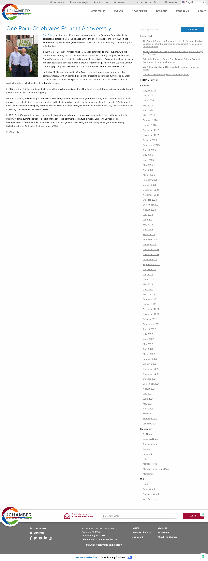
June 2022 (148, 339)
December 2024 (151, 190)
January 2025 (149, 185)
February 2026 (150, 120)
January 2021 (149, 423)
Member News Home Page (156, 469)
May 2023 (148, 284)
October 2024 (150, 199)
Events (146, 449)
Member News (150, 463)
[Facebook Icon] (137, 2)
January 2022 (149, 364)
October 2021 (149, 379)
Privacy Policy (95, 545)
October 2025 (150, 140)
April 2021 (148, 408)
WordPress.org (150, 499)
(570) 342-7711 (97, 535)
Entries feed (149, 489)
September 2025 (151, 145)
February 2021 (150, 418)
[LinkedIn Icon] (150, 2)
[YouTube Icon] (146, 2)
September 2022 (151, 324)
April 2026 (148, 110)
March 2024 (149, 234)
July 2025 (148, 155)
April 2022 (148, 349)
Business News (150, 439)
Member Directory (141, 532)
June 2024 (148, 219)
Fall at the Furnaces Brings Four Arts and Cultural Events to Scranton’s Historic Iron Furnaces (172, 60)
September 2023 (151, 264)
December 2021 (150, 369)
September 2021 (151, 383)
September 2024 (151, 204)
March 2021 (148, 413)
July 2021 (147, 393)
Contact (120, 2)
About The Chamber (168, 537)
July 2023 (148, 274)
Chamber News (150, 444)
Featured (147, 454)
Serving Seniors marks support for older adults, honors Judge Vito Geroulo (173, 53)
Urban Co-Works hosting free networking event (166, 74)
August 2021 (149, 388)
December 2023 (151, 249)
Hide (145, 459)
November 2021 (150, 374)
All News (147, 434)
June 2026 (148, 100)
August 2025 (149, 150)
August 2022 (149, 329)
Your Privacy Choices (113, 557)
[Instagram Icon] (155, 2)
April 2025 (148, 170)
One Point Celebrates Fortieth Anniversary (58, 28)
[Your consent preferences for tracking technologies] (203, 556)
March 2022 (149, 354)
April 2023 (148, 289)
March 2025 (149, 175)
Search (172, 2)
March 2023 (149, 294)
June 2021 (148, 398)
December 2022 (151, 309)
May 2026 (148, 105)
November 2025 (151, 135)
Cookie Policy (113, 545)
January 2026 (149, 125)
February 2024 (150, 239)
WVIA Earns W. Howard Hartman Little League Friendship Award (171, 68)
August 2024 (149, 209)
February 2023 (150, 299)
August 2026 (149, 90)
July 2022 (148, 334)
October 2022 (150, 319)
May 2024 (148, 224)
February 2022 (150, 359)
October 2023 (150, 259)
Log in (146, 484)
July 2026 (148, 95)
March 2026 (149, 115)
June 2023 (148, 279)
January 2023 (149, 304)
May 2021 (147, 403)
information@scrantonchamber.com (100, 539)
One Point (48, 35)
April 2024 (148, 229)
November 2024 (151, 195)
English (189, 2)
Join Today (102, 2)
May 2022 (148, 344)
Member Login (80, 2)
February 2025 (150, 180)
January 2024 (149, 244)
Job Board (58, 2)
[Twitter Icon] (142, 2)
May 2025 (148, 165)
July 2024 (148, 214)
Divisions (162, 528)
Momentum (148, 474)
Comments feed (151, 494)
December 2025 (151, 130)
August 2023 (149, 269)
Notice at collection (86, 557)
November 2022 (151, 314)
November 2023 (151, 254)
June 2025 (148, 160)
